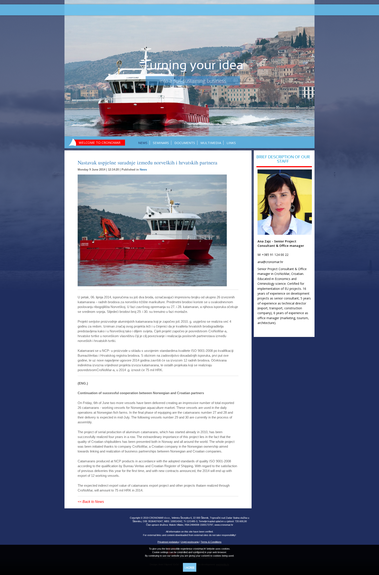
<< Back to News (91, 502)
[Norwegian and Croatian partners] (158, 230)
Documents (184, 143)
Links (231, 143)
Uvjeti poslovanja (190, 542)
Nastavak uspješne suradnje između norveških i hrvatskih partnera (147, 162)
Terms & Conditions (211, 542)
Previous (76, 73)
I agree (190, 568)
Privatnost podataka (168, 542)
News (142, 143)
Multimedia (210, 143)
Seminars (161, 143)
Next (303, 73)
